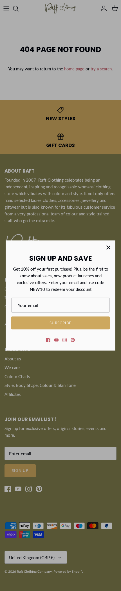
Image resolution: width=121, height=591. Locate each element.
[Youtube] (56, 340)
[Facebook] (48, 340)
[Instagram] (64, 340)
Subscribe (60, 323)
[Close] (108, 247)
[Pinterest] (73, 340)
